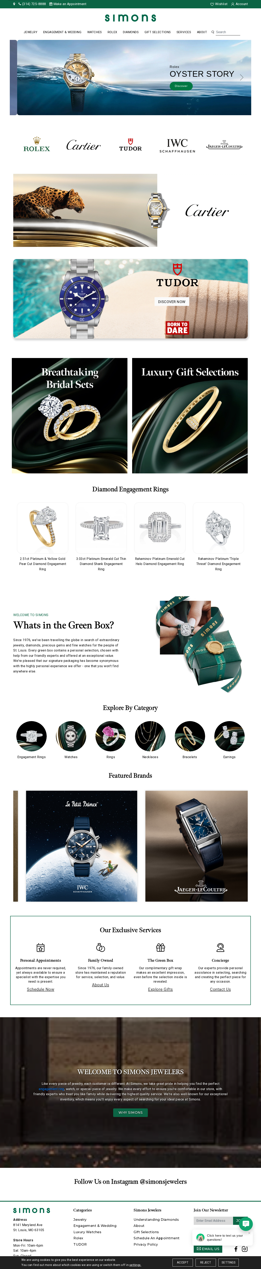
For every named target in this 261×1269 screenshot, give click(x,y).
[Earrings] (229, 736)
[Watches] (71, 736)
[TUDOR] (130, 144)
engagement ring (51, 1089)
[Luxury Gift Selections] (190, 415)
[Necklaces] (150, 736)
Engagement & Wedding (62, 32)
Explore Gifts (160, 989)
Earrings (229, 757)
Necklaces (150, 757)
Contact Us (220, 989)
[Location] (14, 4)
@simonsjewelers (163, 1182)
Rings (110, 757)
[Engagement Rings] (31, 736)
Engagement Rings (31, 757)
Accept (182, 1262)
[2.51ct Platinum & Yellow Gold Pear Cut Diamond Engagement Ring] (42, 528)
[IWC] (177, 144)
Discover (173, 86)
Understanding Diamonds (156, 1220)
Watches (94, 32)
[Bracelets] (190, 736)
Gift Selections (158, 32)
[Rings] (110, 736)
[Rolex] (242, 19)
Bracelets (189, 757)
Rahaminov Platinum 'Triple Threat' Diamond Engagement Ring (218, 564)
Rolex (112, 32)
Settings (229, 1262)
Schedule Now (40, 989)
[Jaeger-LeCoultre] (224, 144)
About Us (100, 984)
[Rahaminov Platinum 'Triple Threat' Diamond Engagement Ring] (218, 528)
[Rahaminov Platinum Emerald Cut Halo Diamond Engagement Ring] (160, 528)
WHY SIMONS (130, 1113)
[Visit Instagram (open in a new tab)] (245, 1250)
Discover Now (172, 302)
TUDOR (80, 1244)
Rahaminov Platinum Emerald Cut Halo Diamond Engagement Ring (160, 561)
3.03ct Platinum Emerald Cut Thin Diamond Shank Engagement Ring (101, 564)
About (202, 32)
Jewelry (30, 32)
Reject (205, 1262)
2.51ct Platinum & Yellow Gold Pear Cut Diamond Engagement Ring (42, 564)
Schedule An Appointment (157, 1238)
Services (184, 32)
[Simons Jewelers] (130, 18)
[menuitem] (30, 32)
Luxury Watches (87, 1232)
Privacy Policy (146, 1244)
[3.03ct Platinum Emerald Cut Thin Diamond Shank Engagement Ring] (101, 528)
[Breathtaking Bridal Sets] (69, 415)
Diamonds (131, 32)
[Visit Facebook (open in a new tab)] (236, 1250)
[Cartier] (83, 144)
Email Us (210, 1249)
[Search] (213, 32)
